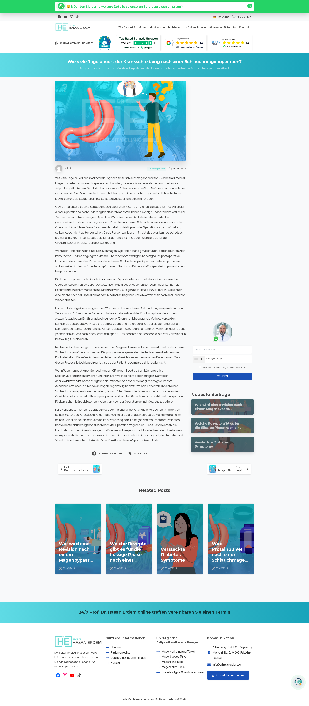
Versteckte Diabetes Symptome (173, 555)
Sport (129, 371)
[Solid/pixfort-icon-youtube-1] (72, 675)
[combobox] (199, 359)
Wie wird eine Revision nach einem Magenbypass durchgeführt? (75, 552)
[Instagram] (71, 16)
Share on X (140, 453)
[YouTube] (65, 16)
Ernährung (157, 188)
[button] (123, 6)
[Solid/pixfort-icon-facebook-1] (58, 675)
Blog (83, 68)
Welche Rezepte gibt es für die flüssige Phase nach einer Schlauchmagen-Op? (128, 552)
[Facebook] (59, 16)
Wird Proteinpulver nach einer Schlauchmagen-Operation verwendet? (230, 552)
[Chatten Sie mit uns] (298, 682)
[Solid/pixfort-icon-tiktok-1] (79, 675)
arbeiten (70, 300)
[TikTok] (77, 16)
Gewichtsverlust (70, 381)
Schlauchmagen (106, 279)
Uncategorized (100, 68)
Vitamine (127, 238)
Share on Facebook (110, 453)
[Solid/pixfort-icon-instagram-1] (65, 675)
